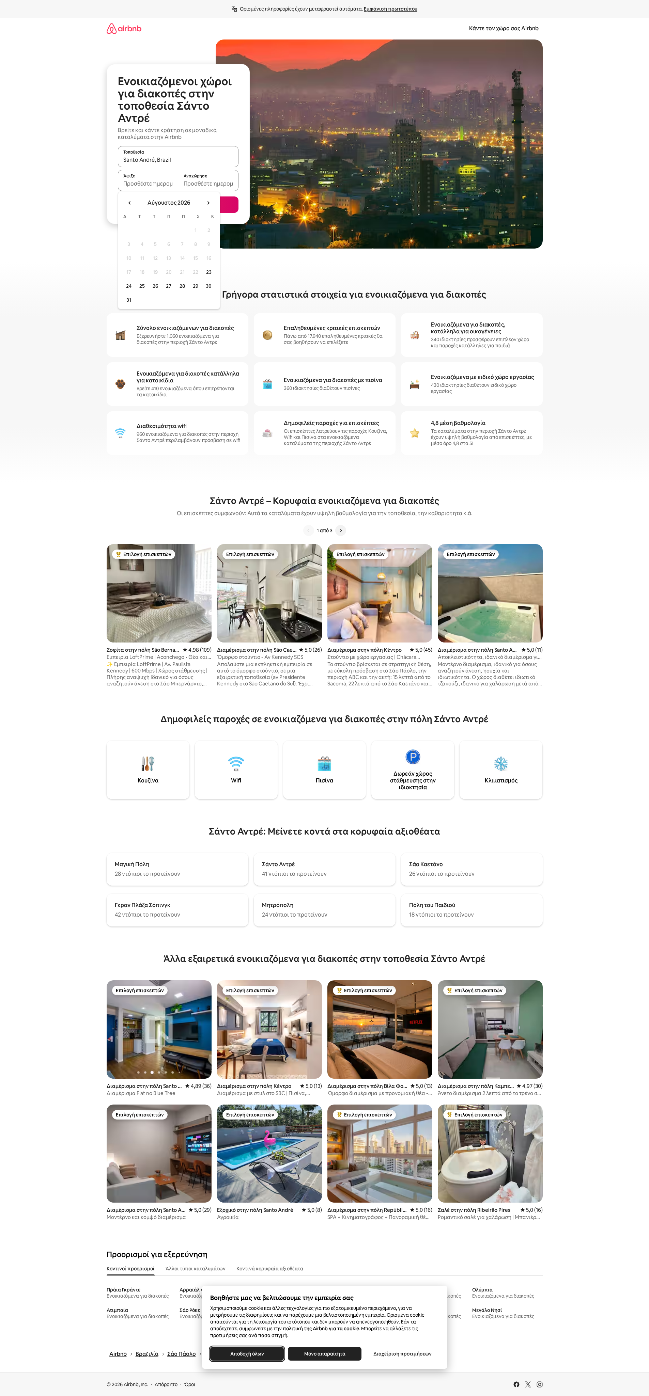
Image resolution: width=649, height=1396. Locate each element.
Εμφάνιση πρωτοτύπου (390, 9)
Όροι (189, 1384)
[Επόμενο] (340, 530)
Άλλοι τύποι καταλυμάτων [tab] (196, 1269)
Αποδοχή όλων (247, 1354)
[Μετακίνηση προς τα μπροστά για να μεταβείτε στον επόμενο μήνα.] (208, 203)
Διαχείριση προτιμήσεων (402, 1354)
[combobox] (178, 160)
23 (209, 272)
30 (209, 286)
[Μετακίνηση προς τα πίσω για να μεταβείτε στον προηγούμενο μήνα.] (130, 203)
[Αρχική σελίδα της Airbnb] (124, 28)
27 (168, 286)
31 (128, 300)
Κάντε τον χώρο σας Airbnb (504, 28)
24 (129, 286)
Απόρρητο (166, 1384)
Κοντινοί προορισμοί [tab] (131, 1269)
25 (142, 286)
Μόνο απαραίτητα (324, 1354)
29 (195, 286)
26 (155, 286)
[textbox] (148, 183)
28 (182, 286)
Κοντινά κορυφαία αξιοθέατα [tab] (269, 1269)
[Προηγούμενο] (308, 530)
